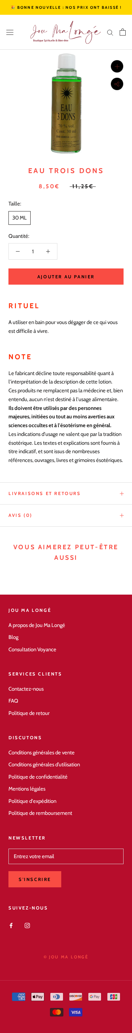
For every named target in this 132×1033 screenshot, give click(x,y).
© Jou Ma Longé (66, 956)
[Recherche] (110, 32)
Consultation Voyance (32, 649)
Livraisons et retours (44, 493)
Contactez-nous (26, 689)
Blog (13, 637)
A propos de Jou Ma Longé (36, 625)
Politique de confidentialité (38, 777)
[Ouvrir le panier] (123, 32)
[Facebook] (11, 925)
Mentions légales (26, 789)
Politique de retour (29, 713)
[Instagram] (27, 925)
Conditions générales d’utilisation (44, 764)
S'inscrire (35, 879)
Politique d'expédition (32, 801)
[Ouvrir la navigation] (9, 32)
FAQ (13, 701)
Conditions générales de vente (41, 752)
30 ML (19, 218)
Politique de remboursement (40, 813)
